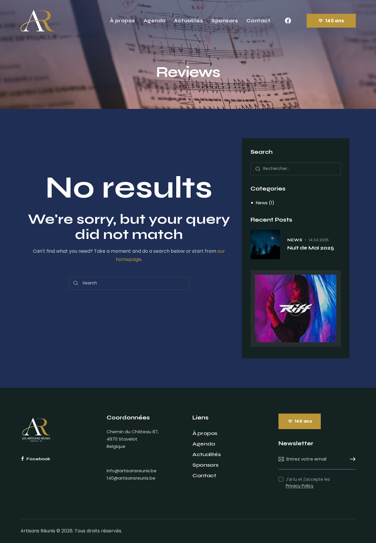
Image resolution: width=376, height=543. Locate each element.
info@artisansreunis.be (132, 471)
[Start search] (76, 283)
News (262, 203)
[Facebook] (288, 21)
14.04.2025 (319, 240)
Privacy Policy (299, 486)
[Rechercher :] (296, 168)
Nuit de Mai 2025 (310, 248)
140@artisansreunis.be (131, 478)
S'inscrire (351, 459)
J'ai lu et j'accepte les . (308, 482)
